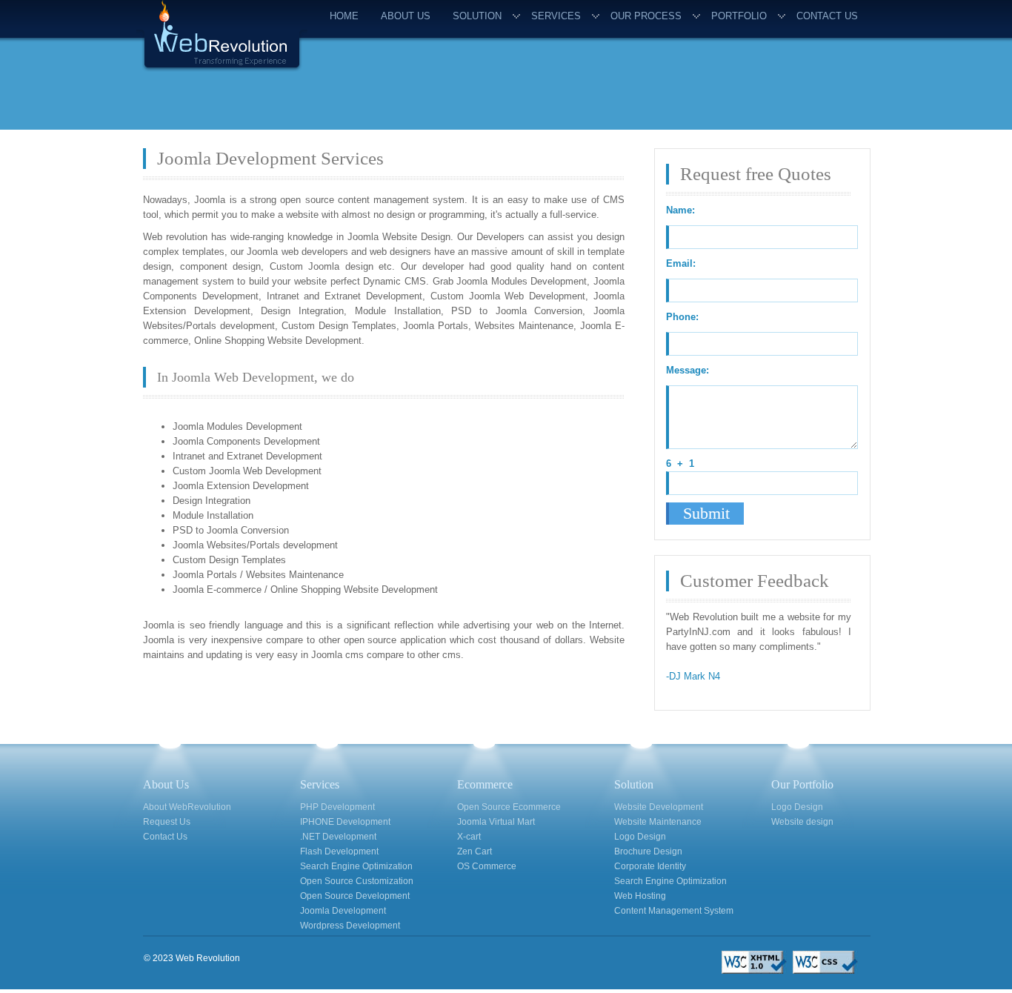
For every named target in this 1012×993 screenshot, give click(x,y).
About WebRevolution (187, 807)
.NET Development (338, 836)
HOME (344, 15)
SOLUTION (477, 15)
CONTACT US (827, 15)
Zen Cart (474, 851)
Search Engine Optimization (356, 866)
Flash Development (339, 851)
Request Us (166, 822)
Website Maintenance (658, 822)
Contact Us (165, 836)
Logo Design (640, 836)
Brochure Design (648, 851)
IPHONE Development (345, 822)
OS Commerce (486, 866)
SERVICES (556, 15)
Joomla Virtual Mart (496, 822)
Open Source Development (355, 896)
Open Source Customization (356, 881)
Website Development (658, 807)
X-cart (469, 836)
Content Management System (673, 911)
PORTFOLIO (739, 15)
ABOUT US (405, 15)
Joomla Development (343, 911)
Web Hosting (640, 896)
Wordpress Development (350, 925)
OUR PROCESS (646, 15)
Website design (802, 822)
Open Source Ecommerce (509, 807)
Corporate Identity (650, 866)
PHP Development (337, 807)
